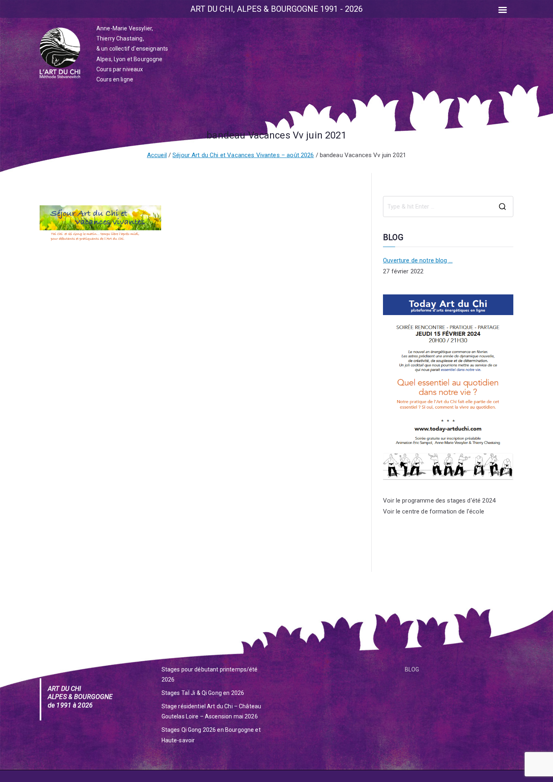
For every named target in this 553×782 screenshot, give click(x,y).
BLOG (412, 669)
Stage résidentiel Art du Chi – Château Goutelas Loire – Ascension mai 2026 (212, 711)
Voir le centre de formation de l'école (433, 511)
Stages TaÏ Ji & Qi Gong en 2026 (203, 693)
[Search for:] (448, 206)
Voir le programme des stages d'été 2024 (439, 500)
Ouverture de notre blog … (418, 260)
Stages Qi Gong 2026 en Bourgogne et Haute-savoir (211, 735)
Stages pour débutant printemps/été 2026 (210, 674)
